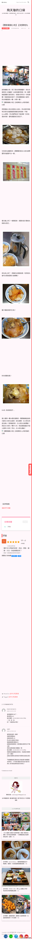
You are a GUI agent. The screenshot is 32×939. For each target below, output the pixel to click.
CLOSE (25, 521)
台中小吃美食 (6, 28)
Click (30, 469)
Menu (5, 2)
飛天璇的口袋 (16, 10)
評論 (9, 527)
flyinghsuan (15, 28)
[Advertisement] (16, 49)
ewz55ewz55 (11, 709)
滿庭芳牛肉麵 (6, 508)
